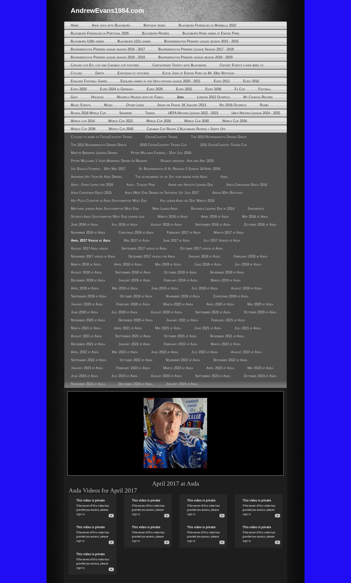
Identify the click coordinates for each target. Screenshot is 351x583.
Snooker (125, 113)
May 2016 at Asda (255, 216)
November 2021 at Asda (227, 336)
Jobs (180, 97)
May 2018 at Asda (168, 264)
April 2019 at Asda (85, 288)
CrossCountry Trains (161, 137)
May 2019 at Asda (125, 288)
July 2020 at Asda (124, 312)
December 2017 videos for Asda (151, 256)
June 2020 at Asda (84, 312)
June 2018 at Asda (207, 264)
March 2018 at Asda (86, 264)
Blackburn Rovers (155, 33)
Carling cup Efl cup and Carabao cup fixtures (105, 65)
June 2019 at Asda (164, 288)
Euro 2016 (251, 81)
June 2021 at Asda (207, 328)
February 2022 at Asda (180, 344)
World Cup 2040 (121, 129)
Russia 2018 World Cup (88, 113)
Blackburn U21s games (134, 41)
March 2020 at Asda (178, 304)
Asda (224, 177)
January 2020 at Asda (87, 304)
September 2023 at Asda (212, 376)
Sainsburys (256, 209)
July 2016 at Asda (124, 224)
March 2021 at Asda (86, 328)
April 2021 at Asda (128, 328)
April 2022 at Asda (85, 352)
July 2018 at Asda (248, 264)
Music (108, 105)
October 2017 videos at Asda (201, 248)
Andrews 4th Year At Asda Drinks (96, 177)
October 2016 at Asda (260, 224)
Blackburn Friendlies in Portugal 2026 (100, 33)
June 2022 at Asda (164, 352)
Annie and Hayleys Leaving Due (190, 185)
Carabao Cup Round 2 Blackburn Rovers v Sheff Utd (186, 129)
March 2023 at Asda (178, 368)
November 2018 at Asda (227, 272)
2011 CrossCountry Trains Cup (223, 145)
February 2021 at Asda (228, 320)
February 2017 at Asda (183, 232)
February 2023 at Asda (133, 368)
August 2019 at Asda (246, 288)
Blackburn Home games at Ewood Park (210, 33)
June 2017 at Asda (176, 240)
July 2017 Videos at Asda (221, 240)
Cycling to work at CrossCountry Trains (101, 137)
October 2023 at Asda (260, 376)
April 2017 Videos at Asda (90, 240)
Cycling (76, 73)
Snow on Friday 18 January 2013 (181, 105)
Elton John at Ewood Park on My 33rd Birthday (198, 73)
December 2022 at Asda (230, 360)
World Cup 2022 (120, 121)
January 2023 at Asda (87, 368)
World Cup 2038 (83, 129)
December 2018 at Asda (88, 280)
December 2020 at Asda (135, 320)
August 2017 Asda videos (89, 248)
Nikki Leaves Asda (165, 209)
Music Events (81, 105)
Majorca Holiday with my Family (140, 97)
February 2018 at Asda (250, 256)
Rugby (264, 105)
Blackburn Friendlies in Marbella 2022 (207, 25)
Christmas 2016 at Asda (135, 232)
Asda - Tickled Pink (140, 185)
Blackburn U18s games (87, 41)
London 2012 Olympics (213, 97)
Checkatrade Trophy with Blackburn (179, 65)
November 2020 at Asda (88, 320)
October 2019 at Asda (136, 296)
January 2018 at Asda (204, 256)
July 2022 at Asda (204, 352)
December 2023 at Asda (135, 384)
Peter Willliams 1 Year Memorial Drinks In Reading (109, 161)
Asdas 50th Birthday (227, 193)
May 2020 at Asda (260, 304)
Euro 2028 (155, 89)
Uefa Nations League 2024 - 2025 (256, 113)
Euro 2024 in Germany (116, 89)
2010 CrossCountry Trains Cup (163, 145)
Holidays (97, 97)
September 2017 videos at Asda (144, 248)
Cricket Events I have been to (241, 65)
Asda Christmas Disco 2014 (246, 185)
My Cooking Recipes (258, 97)
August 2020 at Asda (166, 312)
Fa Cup (240, 89)
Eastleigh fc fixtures (133, 73)
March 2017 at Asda (229, 232)
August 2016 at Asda (166, 224)
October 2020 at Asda (260, 312)
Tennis (150, 113)
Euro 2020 (79, 89)
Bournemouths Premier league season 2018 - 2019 (108, 57)
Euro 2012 (222, 81)
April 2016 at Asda (215, 216)
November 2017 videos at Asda (93, 256)
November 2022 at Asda (183, 360)
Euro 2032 (184, 89)
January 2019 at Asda (134, 280)
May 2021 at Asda (168, 328)
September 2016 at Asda (212, 224)
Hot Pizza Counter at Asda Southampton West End (109, 201)
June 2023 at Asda (84, 376)
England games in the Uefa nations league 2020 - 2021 (160, 81)
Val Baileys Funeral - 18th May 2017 (98, 169)
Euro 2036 (213, 89)
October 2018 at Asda (180, 272)
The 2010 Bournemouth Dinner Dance (219, 137)
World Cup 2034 (234, 121)
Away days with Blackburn (111, 25)
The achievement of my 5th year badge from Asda (171, 177)
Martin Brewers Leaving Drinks (94, 153)
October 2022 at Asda (136, 360)
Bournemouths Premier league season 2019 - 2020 (195, 57)
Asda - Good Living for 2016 (92, 185)
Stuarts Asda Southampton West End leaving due (107, 216)
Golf (74, 97)
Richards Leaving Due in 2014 (212, 209)
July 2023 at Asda (124, 376)
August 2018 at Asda (86, 272)
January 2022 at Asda (134, 344)
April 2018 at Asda (128, 264)
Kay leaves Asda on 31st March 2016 (187, 201)
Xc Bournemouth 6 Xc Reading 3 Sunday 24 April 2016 (179, 169)
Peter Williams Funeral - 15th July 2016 (161, 153)
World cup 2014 (83, 121)
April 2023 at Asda (220, 368)
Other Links (135, 105)
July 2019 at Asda (204, 288)
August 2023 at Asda (166, 376)
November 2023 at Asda (88, 384)
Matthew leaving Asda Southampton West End (105, 209)
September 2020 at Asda (212, 312)
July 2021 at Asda (248, 328)
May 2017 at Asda (137, 240)
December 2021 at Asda (88, 344)
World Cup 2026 (158, 121)
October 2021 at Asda (180, 336)
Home (74, 25)
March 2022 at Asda (226, 344)
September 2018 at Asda (133, 272)
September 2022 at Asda (88, 360)
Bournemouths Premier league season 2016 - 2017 (108, 49)
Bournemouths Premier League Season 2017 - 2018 (196, 49)
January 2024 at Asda (182, 384)
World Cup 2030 (196, 121)
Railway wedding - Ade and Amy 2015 (187, 161)
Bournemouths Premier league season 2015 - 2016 (201, 41)
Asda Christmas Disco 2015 (91, 193)
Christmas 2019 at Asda (230, 296)
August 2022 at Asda (246, 352)
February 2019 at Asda (180, 280)
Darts (99, 73)
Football (264, 89)
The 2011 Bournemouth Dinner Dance (98, 145)
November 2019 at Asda (183, 296)
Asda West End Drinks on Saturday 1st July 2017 (162, 193)
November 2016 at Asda (88, 232)
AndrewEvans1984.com (107, 10)
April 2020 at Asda (220, 304)
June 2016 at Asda (84, 224)
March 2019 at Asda (226, 280)
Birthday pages (154, 25)
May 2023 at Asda (260, 368)
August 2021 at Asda (86, 336)
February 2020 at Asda (133, 304)
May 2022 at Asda (125, 352)
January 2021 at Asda (182, 320)
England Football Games (89, 81)
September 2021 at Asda (133, 336)
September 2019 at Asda (88, 296)
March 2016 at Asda (173, 216)
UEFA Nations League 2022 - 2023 (193, 113)
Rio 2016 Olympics (232, 105)
